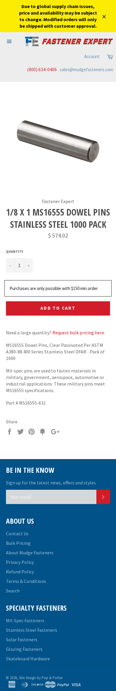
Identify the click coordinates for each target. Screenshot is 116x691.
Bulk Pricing (18, 543)
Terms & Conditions (26, 581)
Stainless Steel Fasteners (31, 630)
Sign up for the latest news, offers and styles (51, 483)
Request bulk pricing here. (78, 333)
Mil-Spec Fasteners (25, 620)
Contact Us (17, 533)
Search (13, 591)
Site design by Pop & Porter (40, 677)
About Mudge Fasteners (30, 553)
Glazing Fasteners (24, 649)
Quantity (14, 251)
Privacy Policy (20, 562)
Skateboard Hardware (28, 659)
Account (92, 56)
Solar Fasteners (21, 639)
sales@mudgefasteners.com (86, 69)
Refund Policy (20, 572)
